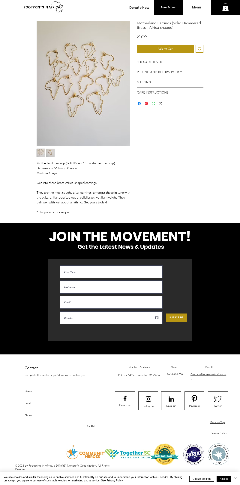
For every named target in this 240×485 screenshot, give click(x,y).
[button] (139, 8)
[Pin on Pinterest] (146, 103)
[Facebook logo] (125, 398)
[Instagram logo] (148, 399)
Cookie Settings (202, 478)
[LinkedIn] (171, 399)
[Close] (235, 478)
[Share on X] (160, 103)
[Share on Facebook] (139, 103)
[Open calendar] (156, 317)
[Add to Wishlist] (199, 49)
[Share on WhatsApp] (153, 103)
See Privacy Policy (112, 480)
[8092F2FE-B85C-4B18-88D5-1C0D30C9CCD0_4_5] (194, 399)
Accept (224, 478)
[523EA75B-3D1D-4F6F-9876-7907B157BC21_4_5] (218, 399)
